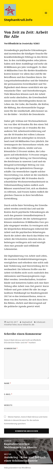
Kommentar (11, 348)
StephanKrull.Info (18, 20)
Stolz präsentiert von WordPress (17, 468)
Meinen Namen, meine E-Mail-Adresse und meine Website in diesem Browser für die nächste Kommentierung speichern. (25, 420)
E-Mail (8, 394)
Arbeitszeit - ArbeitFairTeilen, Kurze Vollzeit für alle (25, 323)
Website (8, 405)
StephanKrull (27, 322)
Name (7, 383)
